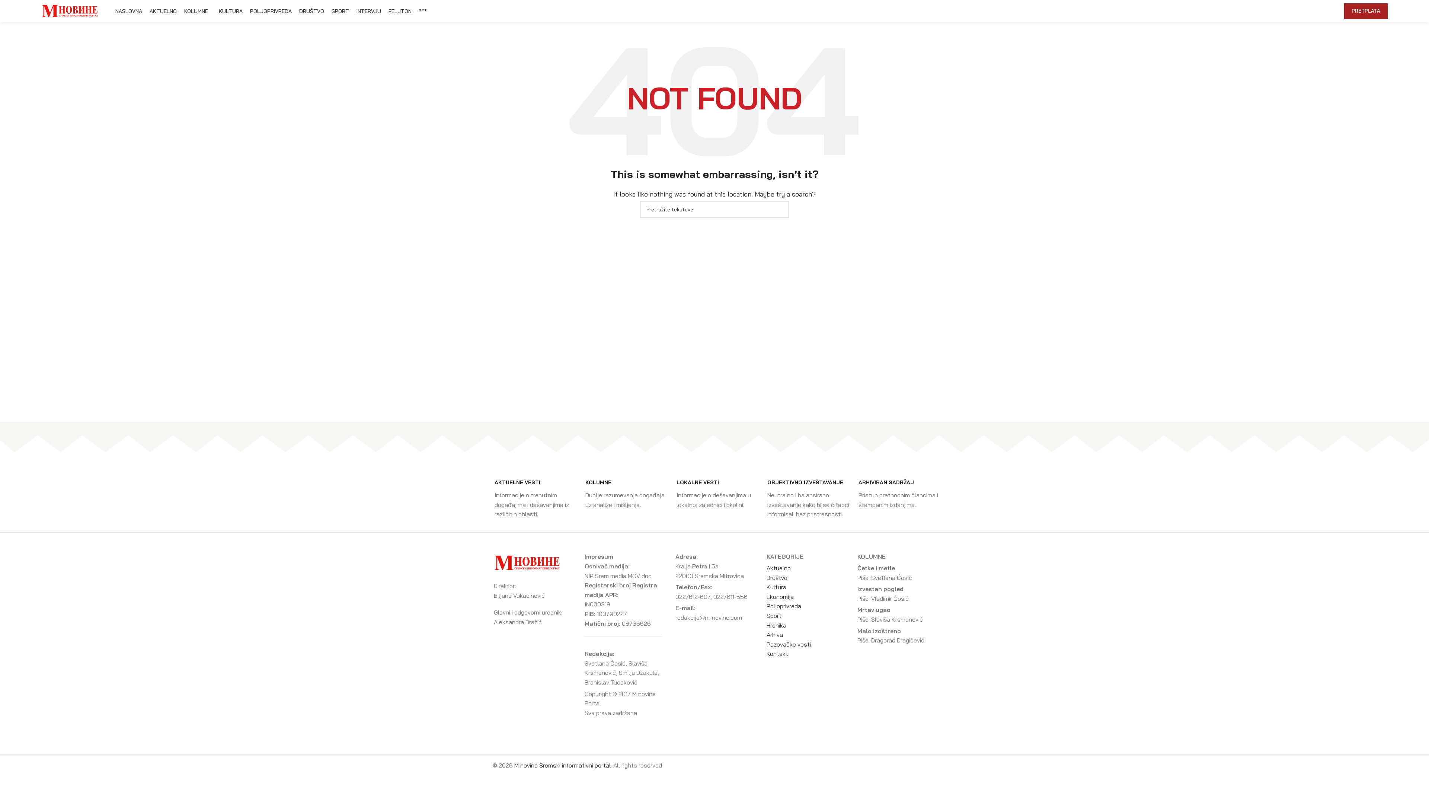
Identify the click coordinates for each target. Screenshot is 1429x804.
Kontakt (777, 653)
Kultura (776, 587)
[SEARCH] (780, 209)
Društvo (777, 577)
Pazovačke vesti (789, 644)
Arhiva (775, 634)
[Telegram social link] (1320, 11)
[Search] (1334, 11)
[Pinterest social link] (1303, 11)
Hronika (776, 625)
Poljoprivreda (784, 606)
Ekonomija (780, 596)
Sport (774, 615)
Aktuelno (779, 568)
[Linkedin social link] (1312, 11)
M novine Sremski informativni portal (562, 765)
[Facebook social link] (1286, 11)
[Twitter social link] (1295, 11)
